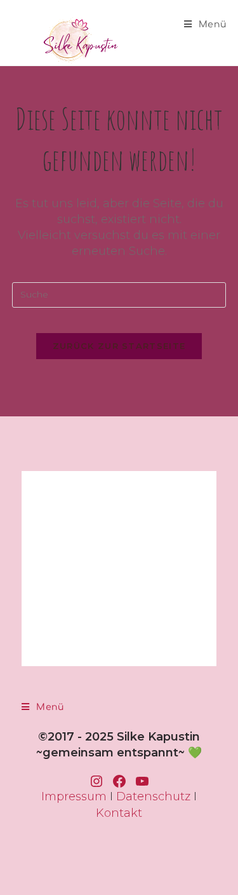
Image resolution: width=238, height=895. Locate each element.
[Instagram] (96, 781)
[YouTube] (142, 781)
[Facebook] (119, 781)
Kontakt (119, 813)
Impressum (74, 796)
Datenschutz (153, 796)
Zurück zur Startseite (119, 346)
